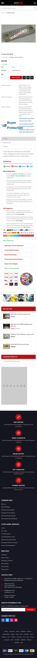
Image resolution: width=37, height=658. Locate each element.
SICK (28, 637)
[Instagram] (11, 620)
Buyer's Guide (5, 557)
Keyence (4, 637)
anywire (12, 634)
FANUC (6, 631)
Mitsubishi (12, 631)
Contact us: (7, 161)
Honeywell (6, 639)
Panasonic (19, 637)
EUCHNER (17, 639)
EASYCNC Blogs (5, 507)
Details (5, 138)
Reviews (6, 142)
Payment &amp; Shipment (8, 515)
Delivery (5, 146)
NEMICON (23, 639)
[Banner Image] (14, 385)
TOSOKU (13, 637)
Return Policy (4, 563)
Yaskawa (29, 631)
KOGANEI (26, 634)
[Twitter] (7, 620)
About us (3, 504)
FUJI (8, 637)
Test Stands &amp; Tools (8, 536)
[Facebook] (3, 620)
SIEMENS (23, 631)
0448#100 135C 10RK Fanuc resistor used (22, 334)
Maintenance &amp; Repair (8, 539)
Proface (32, 637)
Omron (31, 634)
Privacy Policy (5, 566)
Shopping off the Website (8, 513)
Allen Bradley (6, 634)
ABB (22, 642)
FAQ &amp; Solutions (7, 560)
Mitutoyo (29, 639)
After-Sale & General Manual (9, 518)
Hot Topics (4, 531)
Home (2, 12)
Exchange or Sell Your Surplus (9, 542)
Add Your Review (19, 57)
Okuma (18, 631)
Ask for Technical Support (8, 545)
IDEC (21, 634)
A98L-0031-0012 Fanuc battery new (20, 314)
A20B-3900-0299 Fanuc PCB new (20, 344)
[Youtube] (16, 620)
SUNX (17, 634)
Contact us (4, 554)
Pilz (24, 637)
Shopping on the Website (8, 510)
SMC (12, 639)
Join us (3, 528)
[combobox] (18, 8)
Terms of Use (5, 569)
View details (21, 214)
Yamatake (16, 642)
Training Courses (5, 534)
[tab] (18, 139)
